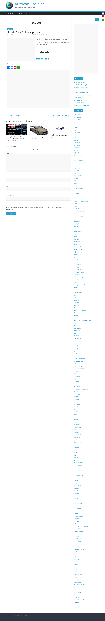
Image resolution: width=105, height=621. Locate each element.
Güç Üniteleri (77, 300)
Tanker (76, 554)
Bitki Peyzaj (77, 181)
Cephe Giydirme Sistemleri (81, 201)
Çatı (75, 191)
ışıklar (75, 353)
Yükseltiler (77, 602)
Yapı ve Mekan (78, 595)
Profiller (76, 480)
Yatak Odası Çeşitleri (79, 600)
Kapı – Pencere (78, 366)
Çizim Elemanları (78, 216)
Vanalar (76, 587)
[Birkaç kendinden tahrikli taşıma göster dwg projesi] (16, 125)
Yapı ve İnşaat (77, 592)
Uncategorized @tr (79, 584)
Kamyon (76, 363)
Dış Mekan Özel (78, 249)
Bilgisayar (76, 170)
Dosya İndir (42, 58)
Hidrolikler (77, 330)
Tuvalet (76, 579)
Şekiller (76, 513)
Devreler (76, 234)
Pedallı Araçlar (78, 465)
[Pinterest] (103, 16)
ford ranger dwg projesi (59, 135)
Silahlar (76, 523)
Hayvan (76, 323)
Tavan (75, 562)
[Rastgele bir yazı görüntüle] (97, 13)
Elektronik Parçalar (79, 272)
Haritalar (76, 313)
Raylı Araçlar (77, 485)
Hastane (76, 315)
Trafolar (76, 577)
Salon (75, 501)
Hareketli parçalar (79, 305)
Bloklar (76, 183)
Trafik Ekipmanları (79, 572)
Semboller (76, 518)
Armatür (76, 137)
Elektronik (76, 267)
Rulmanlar (77, 493)
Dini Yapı (76, 239)
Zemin (75, 605)
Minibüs (76, 412)
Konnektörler (77, 381)
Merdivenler (77, 404)
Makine (76, 391)
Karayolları (77, 376)
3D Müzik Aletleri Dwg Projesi (82, 85)
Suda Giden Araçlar (79, 549)
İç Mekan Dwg (77, 338)
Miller (75, 409)
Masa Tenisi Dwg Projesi (80, 87)
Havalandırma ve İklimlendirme (82, 320)
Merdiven (76, 399)
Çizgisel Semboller (79, 211)
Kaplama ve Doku (78, 374)
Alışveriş (76, 127)
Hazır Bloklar (77, 328)
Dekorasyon (77, 221)
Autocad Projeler (29, 3)
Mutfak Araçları (78, 432)
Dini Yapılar (77, 241)
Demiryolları (77, 224)
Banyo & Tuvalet (78, 160)
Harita (75, 308)
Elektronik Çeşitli (78, 269)
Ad (7, 177)
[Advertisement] (21, 49)
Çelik (75, 198)
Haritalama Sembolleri (80, 310)
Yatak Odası (77, 597)
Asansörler (77, 142)
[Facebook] (103, 10)
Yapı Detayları (77, 590)
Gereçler (76, 295)
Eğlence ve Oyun (78, 257)
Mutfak (76, 429)
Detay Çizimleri (78, 229)
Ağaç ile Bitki (77, 114)
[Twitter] (103, 13)
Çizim (75, 214)
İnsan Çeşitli (77, 346)
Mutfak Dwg (77, 437)
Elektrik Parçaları (78, 262)
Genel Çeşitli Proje (79, 292)
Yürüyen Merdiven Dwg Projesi (82, 95)
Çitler (75, 206)
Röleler (76, 490)
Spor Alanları (77, 536)
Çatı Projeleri (77, 196)
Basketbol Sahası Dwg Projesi (82, 105)
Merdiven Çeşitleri (79, 402)
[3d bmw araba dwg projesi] (38, 125)
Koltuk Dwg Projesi (79, 97)
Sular (75, 551)
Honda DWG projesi (14, 115)
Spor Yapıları (77, 544)
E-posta (8, 186)
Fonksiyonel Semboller (80, 285)
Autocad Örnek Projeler (22, 13)
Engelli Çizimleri (78, 277)
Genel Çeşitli (77, 290)
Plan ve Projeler (78, 470)
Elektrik (76, 259)
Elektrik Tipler (77, 264)
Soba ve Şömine (78, 529)
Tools (75, 569)
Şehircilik (76, 511)
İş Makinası (77, 351)
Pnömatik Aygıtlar (78, 475)
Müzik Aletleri (77, 442)
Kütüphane (77, 384)
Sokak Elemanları (78, 531)
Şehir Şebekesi (78, 508)
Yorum (8, 153)
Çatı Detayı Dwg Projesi (80, 90)
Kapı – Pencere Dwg (79, 369)
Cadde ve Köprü (78, 188)
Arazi (75, 135)
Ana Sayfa (10, 13)
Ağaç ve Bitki (77, 117)
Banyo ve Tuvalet (78, 163)
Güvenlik (76, 302)
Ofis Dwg (76, 447)
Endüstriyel (77, 275)
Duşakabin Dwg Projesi (80, 82)
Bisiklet (76, 178)
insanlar (76, 348)
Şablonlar (76, 496)
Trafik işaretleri (78, 574)
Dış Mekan (77, 244)
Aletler (75, 125)
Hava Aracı (77, 318)
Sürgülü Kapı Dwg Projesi (81, 92)
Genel (75, 287)
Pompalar (76, 478)
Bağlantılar (77, 153)
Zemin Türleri (77, 607)
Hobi (75, 333)
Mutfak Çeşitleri (78, 435)
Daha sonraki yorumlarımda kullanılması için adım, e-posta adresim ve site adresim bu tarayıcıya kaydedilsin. (35, 208)
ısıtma (75, 356)
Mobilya (76, 414)
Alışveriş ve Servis (79, 130)
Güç (75, 297)
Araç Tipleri (77, 132)
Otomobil (76, 460)
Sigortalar (76, 521)
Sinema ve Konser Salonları (81, 526)
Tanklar (76, 556)
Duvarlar (76, 254)
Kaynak (76, 379)
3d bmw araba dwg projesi (38, 137)
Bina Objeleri (77, 175)
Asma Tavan (77, 145)
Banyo (75, 158)
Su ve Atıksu (77, 546)
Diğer (75, 236)
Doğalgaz (76, 252)
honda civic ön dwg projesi (60, 115)
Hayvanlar (76, 325)
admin (18, 35)
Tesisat (76, 564)
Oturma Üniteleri (78, 462)
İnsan (75, 343)
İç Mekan (76, 335)
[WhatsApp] (103, 20)
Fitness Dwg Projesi (79, 100)
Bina (75, 173)
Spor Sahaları (77, 541)
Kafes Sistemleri (78, 361)
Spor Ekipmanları (78, 539)
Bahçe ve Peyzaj (78, 155)
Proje (75, 483)
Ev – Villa (76, 280)
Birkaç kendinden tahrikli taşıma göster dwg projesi (15, 138)
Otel (75, 455)
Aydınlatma (77, 147)
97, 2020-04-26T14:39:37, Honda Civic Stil (40, 35)
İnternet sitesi (10, 196)
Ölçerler (76, 452)
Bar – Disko (77, 165)
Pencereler (77, 468)
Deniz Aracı (77, 226)
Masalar (76, 396)
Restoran (76, 488)
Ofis (75, 445)
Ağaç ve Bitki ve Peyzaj (80, 120)
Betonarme (77, 168)
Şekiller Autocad (78, 516)
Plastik (75, 473)
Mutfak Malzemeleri (79, 440)
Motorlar (76, 422)
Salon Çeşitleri (78, 503)
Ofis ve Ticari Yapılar (79, 450)
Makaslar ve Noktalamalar (81, 389)
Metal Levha (77, 407)
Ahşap (75, 122)
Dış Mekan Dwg (78, 247)
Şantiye (76, 506)
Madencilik (77, 386)
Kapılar (76, 371)
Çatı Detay (76, 193)
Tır (74, 567)
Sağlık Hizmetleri (78, 498)
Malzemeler (77, 394)
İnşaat (75, 341)
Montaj (76, 419)
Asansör (76, 140)
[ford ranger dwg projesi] (60, 125)
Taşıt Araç (10, 29)
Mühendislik (77, 427)
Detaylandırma (78, 231)
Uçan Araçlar (77, 582)
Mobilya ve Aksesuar (79, 417)
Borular (76, 186)
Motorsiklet (77, 424)
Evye (75, 282)
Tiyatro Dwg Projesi (79, 102)
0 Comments (25, 35)
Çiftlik (75, 203)
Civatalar (76, 208)
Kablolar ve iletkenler (79, 358)
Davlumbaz (77, 219)
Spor (75, 534)
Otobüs (76, 457)
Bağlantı (76, 150)
